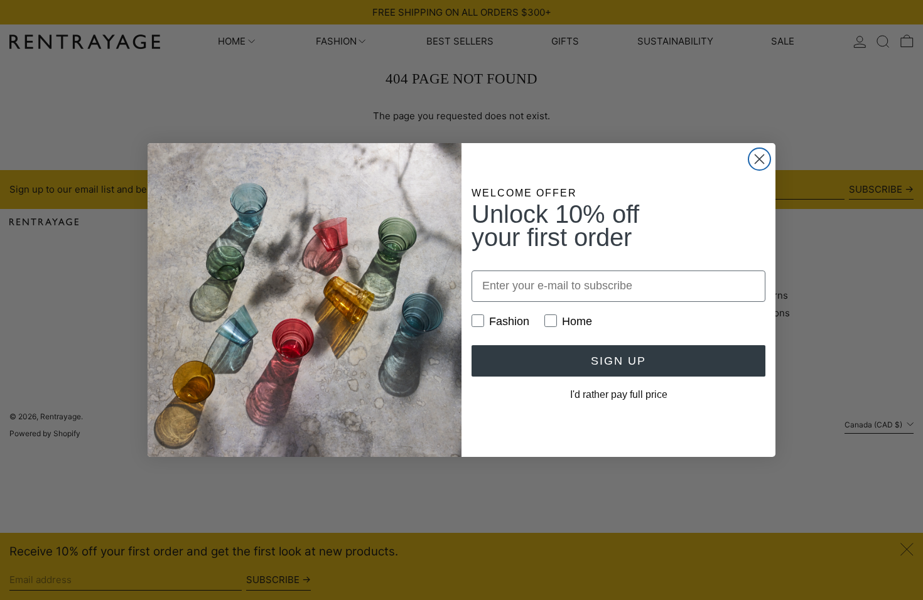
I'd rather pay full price (618, 394)
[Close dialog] (759, 159)
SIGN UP (618, 361)
